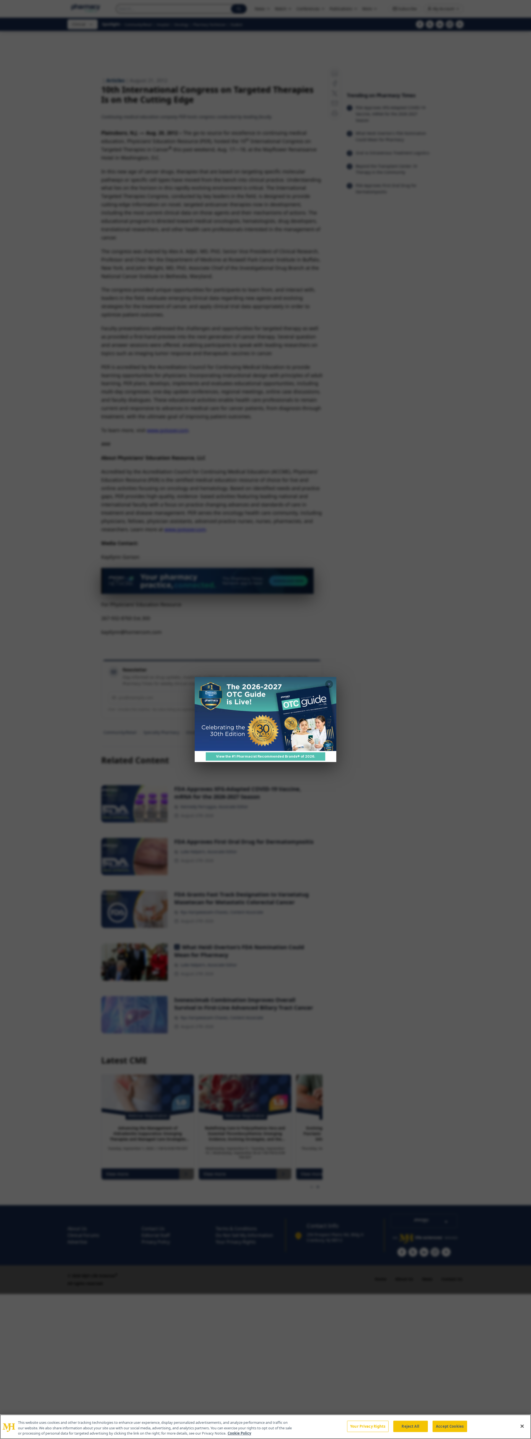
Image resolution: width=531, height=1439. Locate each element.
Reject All (410, 1426)
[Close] (522, 1426)
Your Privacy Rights (367, 1426)
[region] (265, 1426)
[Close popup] (329, 684)
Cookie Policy (239, 1433)
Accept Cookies (450, 1426)
